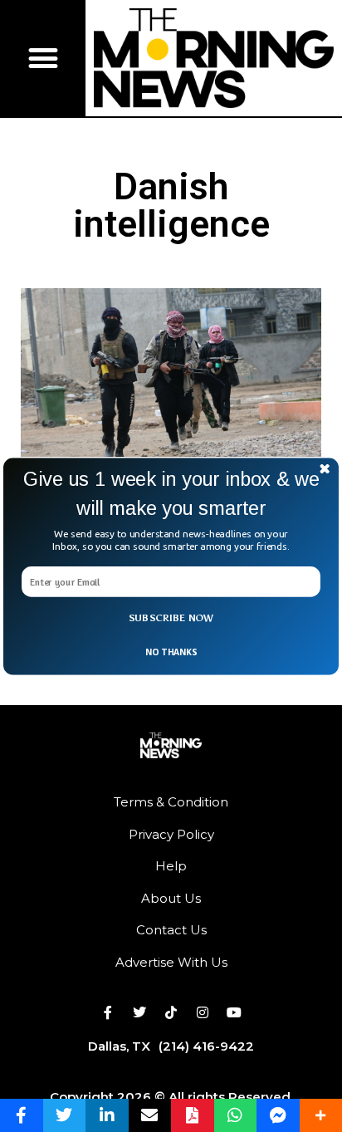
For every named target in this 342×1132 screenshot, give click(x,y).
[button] (171, 493)
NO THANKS (171, 651)
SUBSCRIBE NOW (171, 618)
